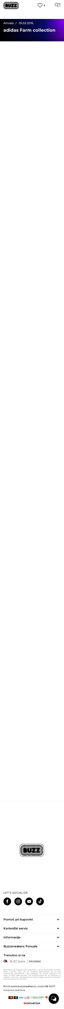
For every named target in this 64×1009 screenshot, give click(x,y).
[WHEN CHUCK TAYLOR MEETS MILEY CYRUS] (32, 677)
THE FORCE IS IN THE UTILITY (32, 777)
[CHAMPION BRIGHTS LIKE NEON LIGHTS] (32, 608)
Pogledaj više (32, 16)
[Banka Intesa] (37, 997)
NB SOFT (50, 986)
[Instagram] (18, 901)
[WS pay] (26, 997)
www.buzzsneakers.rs (23, 986)
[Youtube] (29, 901)
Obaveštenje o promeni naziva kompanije (32, 12)
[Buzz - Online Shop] (11, 5)
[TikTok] (40, 901)
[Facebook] (7, 901)
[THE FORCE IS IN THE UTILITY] (32, 746)
